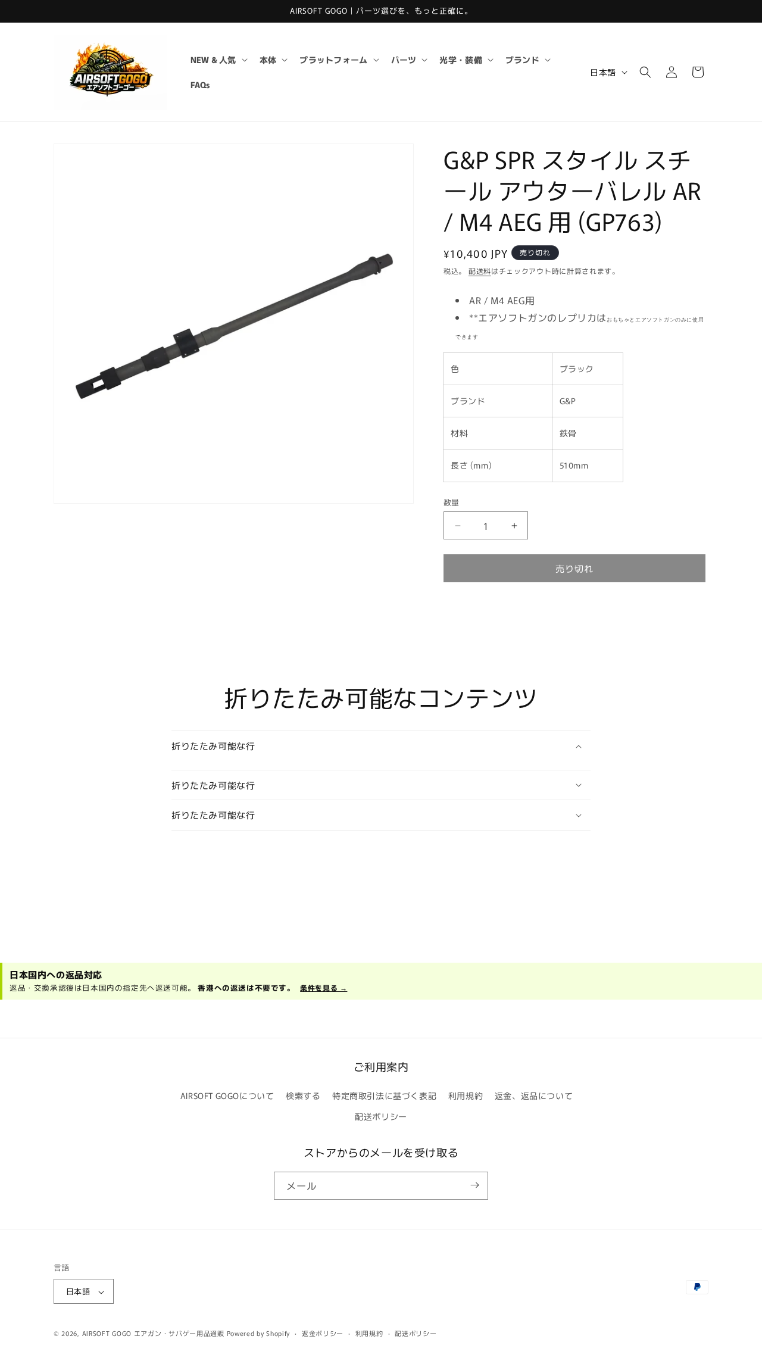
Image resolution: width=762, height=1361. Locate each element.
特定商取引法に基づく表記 (384, 1095)
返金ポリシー (322, 1333)
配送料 (480, 271)
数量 (452, 502)
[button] (217, 59)
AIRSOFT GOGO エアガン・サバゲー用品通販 (153, 1333)
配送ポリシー (381, 1117)
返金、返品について (534, 1095)
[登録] (474, 1185)
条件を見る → (323, 987)
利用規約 (465, 1095)
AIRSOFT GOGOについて (227, 1095)
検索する (303, 1095)
